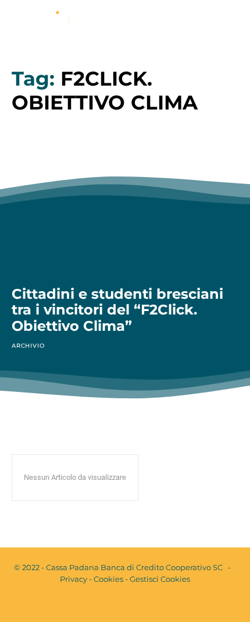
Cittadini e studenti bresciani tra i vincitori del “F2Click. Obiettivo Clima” (117, 309)
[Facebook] (115, 603)
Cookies (108, 579)
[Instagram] (135, 603)
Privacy (73, 579)
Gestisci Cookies (160, 579)
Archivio (28, 345)
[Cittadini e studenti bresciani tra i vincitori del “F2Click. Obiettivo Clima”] (125, 206)
